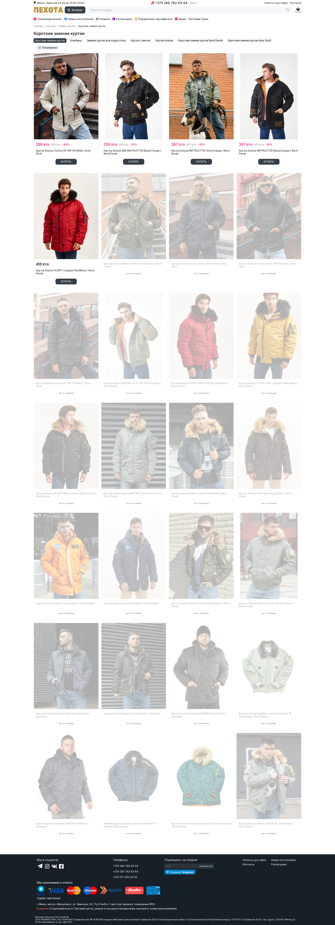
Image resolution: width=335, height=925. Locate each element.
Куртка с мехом (140, 40)
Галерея (104, 18)
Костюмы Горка (198, 18)
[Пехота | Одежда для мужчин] (49, 10)
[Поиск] (287, 9)
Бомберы (76, 40)
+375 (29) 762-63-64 (125, 871)
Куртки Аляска (164, 40)
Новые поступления (81, 18)
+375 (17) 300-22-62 (125, 877)
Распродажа (124, 18)
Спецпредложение (49, 18)
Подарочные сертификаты (155, 18)
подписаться (206, 866)
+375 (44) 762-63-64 (125, 865)
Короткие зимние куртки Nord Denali (200, 40)
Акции (182, 18)
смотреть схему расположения (156, 908)
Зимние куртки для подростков (106, 40)
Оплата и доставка (276, 2)
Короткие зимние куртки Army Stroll (249, 40)
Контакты (296, 2)
